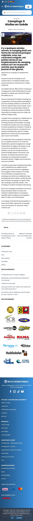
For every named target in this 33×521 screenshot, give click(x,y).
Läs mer (19, 518)
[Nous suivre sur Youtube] (22, 391)
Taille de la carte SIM (8, 283)
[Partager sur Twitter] (15, 213)
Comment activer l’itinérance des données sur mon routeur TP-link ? (15, 293)
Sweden (27, 221)
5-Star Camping (10, 221)
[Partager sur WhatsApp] (8, 213)
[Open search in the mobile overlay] (17, 12)
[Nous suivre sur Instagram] (14, 391)
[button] (2, 6)
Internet (22, 221)
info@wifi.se (19, 387)
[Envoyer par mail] (18, 213)
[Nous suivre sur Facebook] (10, 391)
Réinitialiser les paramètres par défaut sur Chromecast (15, 279)
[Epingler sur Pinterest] (21, 213)
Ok (12, 518)
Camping (17, 221)
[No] (31, 515)
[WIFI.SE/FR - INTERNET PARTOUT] (14, 6)
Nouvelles (16, 18)
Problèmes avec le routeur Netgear (13, 275)
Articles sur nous (6, 252)
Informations (5, 258)
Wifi (30, 221)
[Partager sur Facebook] (11, 213)
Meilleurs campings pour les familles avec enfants (24, 236)
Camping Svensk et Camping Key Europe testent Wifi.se (8, 236)
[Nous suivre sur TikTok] (18, 391)
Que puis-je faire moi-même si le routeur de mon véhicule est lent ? (15, 288)
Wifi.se (23, 29)
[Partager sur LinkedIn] (24, 213)
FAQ (2, 255)
